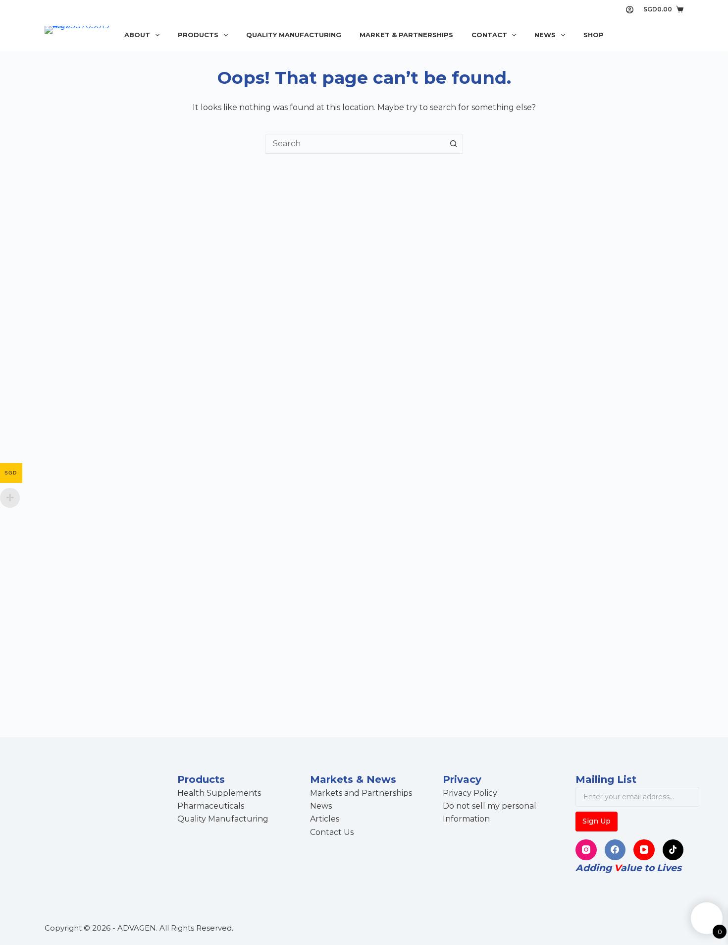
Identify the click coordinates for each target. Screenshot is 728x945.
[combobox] (354, 144)
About (137, 35)
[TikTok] (673, 850)
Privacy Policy (470, 793)
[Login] (629, 9)
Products (198, 35)
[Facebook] (615, 850)
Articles (324, 819)
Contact (489, 35)
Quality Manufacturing (293, 35)
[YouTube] (644, 850)
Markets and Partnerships (361, 793)
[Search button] (453, 143)
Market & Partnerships (406, 35)
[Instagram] (586, 850)
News (545, 35)
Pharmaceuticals (210, 806)
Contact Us (332, 832)
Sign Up (596, 821)
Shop (593, 35)
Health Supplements (219, 793)
